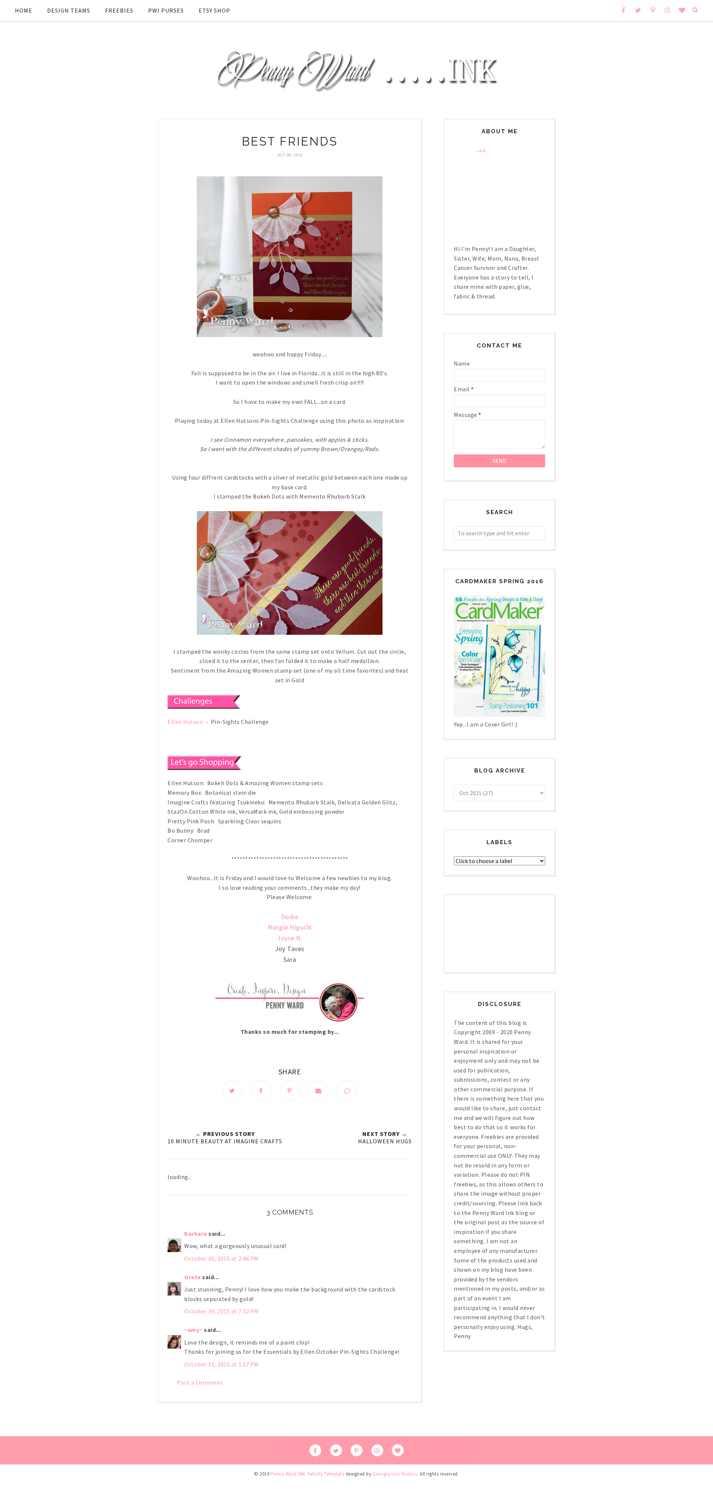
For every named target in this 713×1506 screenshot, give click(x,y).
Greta (192, 1277)
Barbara (195, 1233)
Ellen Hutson (185, 721)
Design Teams (68, 10)
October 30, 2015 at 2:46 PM (221, 1258)
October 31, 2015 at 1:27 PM (221, 1364)
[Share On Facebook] (261, 1090)
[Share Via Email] (319, 1090)
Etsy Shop (214, 10)
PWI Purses (166, 10)
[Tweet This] (232, 1090)
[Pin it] (290, 1090)
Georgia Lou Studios (395, 1474)
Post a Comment (200, 1382)
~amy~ (193, 1329)
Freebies (119, 10)
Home (23, 10)
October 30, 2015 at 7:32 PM (221, 1311)
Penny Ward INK (288, 1474)
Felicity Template (326, 1474)
